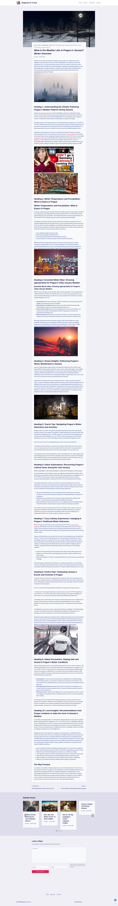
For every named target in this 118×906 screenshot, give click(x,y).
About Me (92, 2)
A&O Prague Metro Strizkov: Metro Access (43, 787)
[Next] (93, 815)
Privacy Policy (78, 902)
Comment (35, 848)
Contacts (98, 2)
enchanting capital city (46, 113)
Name (34, 867)
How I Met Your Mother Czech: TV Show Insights (49, 817)
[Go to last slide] (25, 815)
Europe (44, 47)
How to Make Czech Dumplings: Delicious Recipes (73, 787)
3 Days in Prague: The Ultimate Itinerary (87, 806)
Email (53, 867)
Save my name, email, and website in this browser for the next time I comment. (77, 865)
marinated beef (43, 511)
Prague (48, 47)
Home (80, 2)
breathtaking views (39, 138)
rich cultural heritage (72, 134)
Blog (47, 894)
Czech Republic (37, 47)
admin (36, 56)
